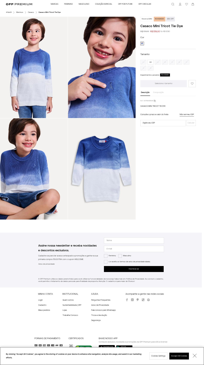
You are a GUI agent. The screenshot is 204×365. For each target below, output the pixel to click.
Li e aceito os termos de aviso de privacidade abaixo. (129, 262)
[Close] (194, 356)
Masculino (127, 256)
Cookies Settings (158, 356)
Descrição (145, 92)
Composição (158, 92)
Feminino (112, 256)
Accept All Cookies (179, 356)
